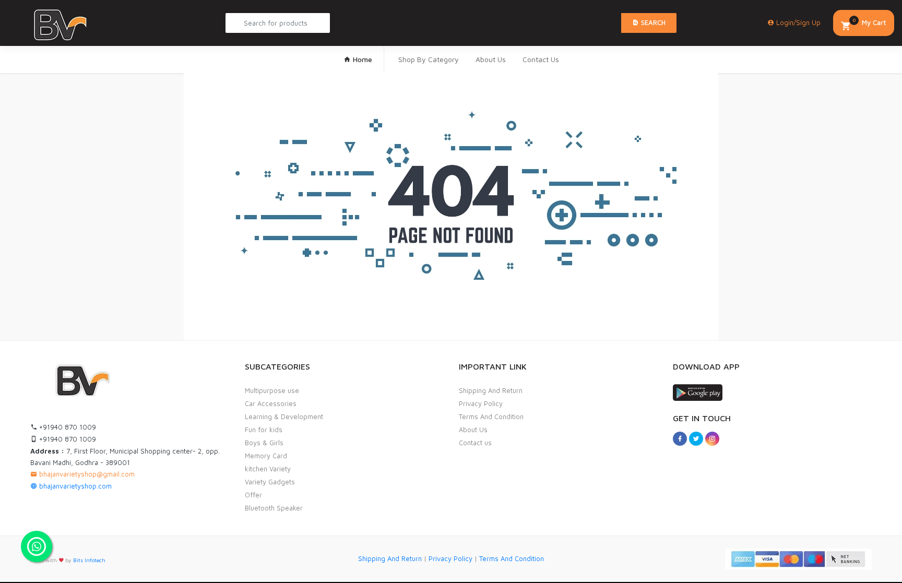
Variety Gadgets (270, 482)
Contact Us (541, 59)
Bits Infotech (89, 560)
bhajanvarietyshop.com (74, 486)
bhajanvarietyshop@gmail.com (86, 474)
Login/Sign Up (797, 22)
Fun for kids (263, 429)
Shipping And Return (491, 390)
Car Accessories (270, 403)
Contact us (475, 442)
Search (652, 22)
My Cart (869, 22)
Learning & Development (284, 416)
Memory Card (266, 455)
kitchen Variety (268, 469)
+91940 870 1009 (66, 427)
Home (361, 59)
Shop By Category (428, 59)
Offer (253, 495)
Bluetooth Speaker (274, 508)
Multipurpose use (272, 390)
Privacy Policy (481, 403)
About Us (491, 59)
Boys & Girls (264, 442)
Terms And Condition (491, 416)
